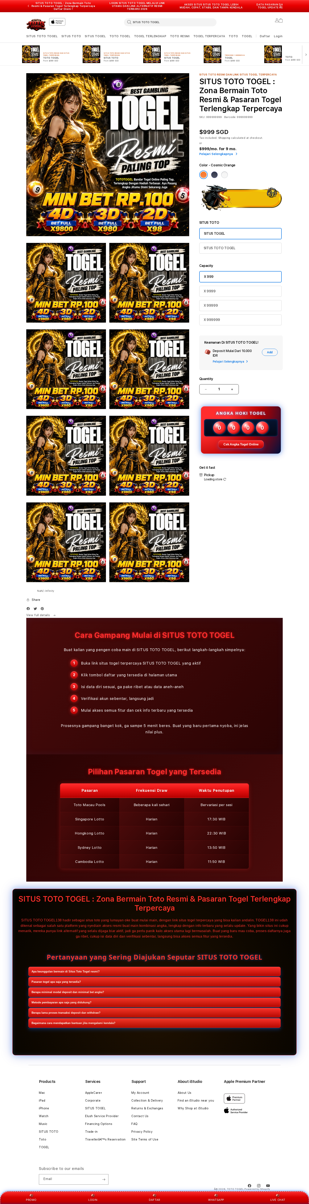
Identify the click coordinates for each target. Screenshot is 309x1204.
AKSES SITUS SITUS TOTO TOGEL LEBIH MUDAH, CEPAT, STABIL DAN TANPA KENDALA (211, 6)
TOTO (233, 36)
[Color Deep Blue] (214, 174)
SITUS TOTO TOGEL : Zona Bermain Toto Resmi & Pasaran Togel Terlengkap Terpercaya (63, 6)
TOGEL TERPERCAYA (209, 36)
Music (43, 1124)
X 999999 (212, 320)
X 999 (209, 277)
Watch (44, 1116)
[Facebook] (29, 610)
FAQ (134, 1124)
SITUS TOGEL (95, 36)
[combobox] (170, 22)
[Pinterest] (43, 610)
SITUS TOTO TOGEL (42, 36)
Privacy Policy (142, 1131)
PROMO (31, 1199)
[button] (42, 36)
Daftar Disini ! (63, 9)
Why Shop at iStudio (193, 1108)
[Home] (36, 24)
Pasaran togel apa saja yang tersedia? (56, 981)
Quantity (206, 379)
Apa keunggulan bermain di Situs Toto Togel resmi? (66, 971)
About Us (184, 1092)
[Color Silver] (224, 174)
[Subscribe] (103, 1179)
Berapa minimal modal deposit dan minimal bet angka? (68, 992)
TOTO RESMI (180, 36)
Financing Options (98, 1124)
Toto (42, 1139)
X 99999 (211, 305)
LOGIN (92, 1199)
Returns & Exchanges (147, 1108)
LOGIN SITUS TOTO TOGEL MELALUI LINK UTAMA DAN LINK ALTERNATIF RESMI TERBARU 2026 (137, 6)
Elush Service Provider (102, 1116)
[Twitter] (36, 610)
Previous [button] (28, 6)
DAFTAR (154, 1199)
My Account (140, 1092)
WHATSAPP (216, 1199)
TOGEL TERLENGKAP (150, 36)
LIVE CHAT (277, 1199)
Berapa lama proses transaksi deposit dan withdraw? (66, 1012)
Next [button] (281, 6)
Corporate (92, 1100)
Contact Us (140, 1116)
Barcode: (230, 117)
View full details (38, 615)
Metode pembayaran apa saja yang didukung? (61, 1002)
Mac (42, 1092)
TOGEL (247, 36)
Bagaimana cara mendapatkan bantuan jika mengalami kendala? (73, 1023)
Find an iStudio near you (196, 1100)
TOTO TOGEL (120, 36)
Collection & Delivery (147, 1100)
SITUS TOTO (71, 36)
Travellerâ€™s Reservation (105, 1139)
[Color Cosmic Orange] (203, 175)
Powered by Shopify (257, 1189)
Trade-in (91, 1131)
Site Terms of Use (144, 1139)
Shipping (224, 137)
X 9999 (210, 291)
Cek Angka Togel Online (241, 444)
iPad (42, 1100)
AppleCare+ (93, 1092)
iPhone (44, 1108)
